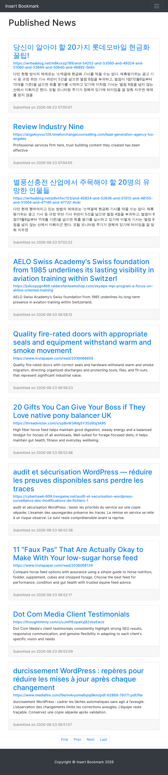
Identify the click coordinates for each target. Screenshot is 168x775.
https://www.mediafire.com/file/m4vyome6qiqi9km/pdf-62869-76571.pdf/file (78, 695)
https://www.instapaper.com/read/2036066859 (53, 358)
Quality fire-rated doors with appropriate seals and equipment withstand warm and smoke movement (82, 342)
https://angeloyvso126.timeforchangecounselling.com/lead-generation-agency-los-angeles (83, 136)
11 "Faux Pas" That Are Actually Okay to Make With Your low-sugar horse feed (78, 553)
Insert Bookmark (22, 6)
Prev (77, 739)
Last (103, 739)
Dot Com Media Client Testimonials (71, 614)
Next (90, 739)
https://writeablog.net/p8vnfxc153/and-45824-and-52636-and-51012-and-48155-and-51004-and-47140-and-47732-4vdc (83, 200)
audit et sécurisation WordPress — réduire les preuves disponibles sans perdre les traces (82, 480)
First (64, 739)
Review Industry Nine (48, 126)
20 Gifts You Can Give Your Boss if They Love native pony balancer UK (79, 411)
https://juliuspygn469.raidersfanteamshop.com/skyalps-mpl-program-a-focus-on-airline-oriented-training (83, 288)
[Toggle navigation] (156, 6)
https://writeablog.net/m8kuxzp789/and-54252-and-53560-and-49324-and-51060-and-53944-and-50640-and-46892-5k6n (78, 65)
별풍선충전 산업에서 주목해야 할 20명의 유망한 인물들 (81, 186)
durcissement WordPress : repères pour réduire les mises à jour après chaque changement (78, 679)
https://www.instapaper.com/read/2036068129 (53, 565)
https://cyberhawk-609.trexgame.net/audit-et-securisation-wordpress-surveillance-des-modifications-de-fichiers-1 (73, 498)
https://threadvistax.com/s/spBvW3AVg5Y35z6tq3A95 (59, 423)
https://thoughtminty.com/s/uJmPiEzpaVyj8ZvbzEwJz (58, 622)
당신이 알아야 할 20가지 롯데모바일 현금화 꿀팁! (81, 51)
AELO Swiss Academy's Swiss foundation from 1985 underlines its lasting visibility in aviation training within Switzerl (83, 270)
